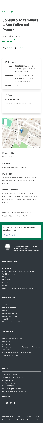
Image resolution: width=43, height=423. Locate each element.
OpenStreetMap (36, 147)
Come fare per (7, 268)
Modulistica (6, 279)
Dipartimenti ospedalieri (10, 316)
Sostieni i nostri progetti (10, 355)
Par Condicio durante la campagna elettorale (17, 352)
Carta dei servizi (7, 344)
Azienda (5, 305)
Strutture (5, 277)
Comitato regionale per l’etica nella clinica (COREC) (19, 271)
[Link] (3, 402)
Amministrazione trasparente (12, 338)
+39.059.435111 (14, 383)
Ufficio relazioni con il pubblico (12, 322)
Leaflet (29, 147)
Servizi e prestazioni (9, 274)
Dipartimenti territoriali (9, 313)
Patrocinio (5, 282)
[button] (21, 131)
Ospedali (5, 319)
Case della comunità (9, 307)
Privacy (4, 285)
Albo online (6, 341)
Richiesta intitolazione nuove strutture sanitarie (18, 288)
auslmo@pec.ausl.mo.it (13, 388)
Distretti (5, 310)
